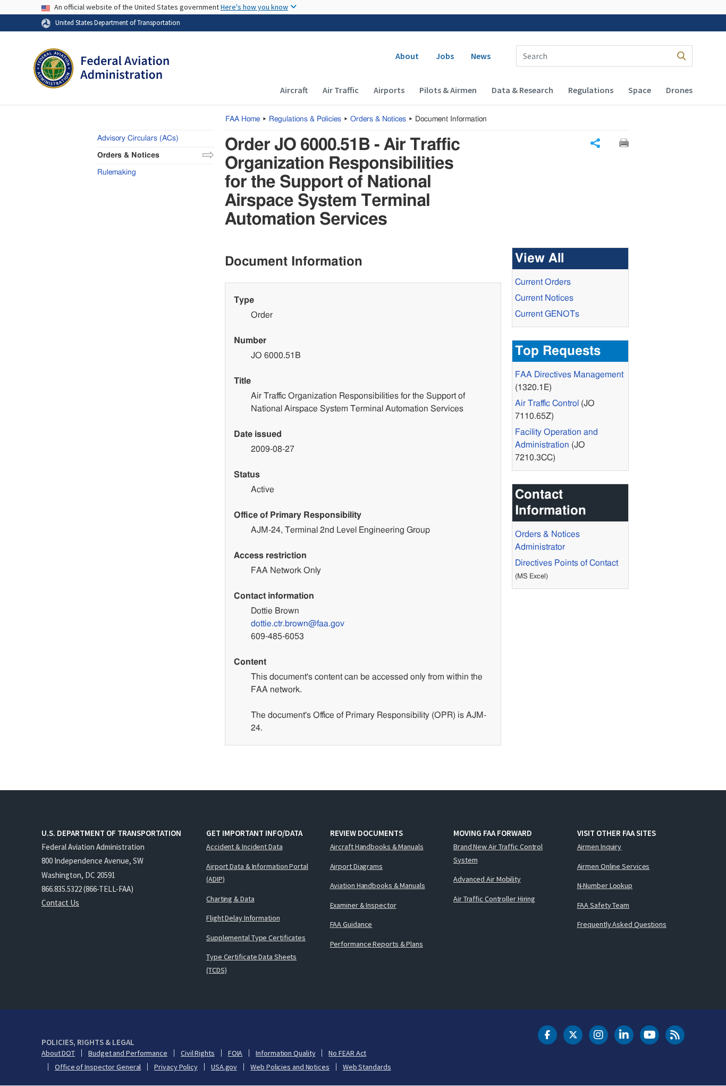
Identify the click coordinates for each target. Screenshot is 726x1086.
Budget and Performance (127, 1053)
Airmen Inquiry (599, 846)
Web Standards (367, 1067)
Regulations (590, 90)
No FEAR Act (347, 1053)
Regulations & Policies (305, 119)
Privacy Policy (176, 1067)
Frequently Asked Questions (621, 924)
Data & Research (522, 90)
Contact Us (60, 903)
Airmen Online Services (613, 866)
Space (639, 90)
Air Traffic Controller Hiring (494, 898)
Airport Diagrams (356, 866)
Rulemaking (116, 172)
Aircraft (294, 90)
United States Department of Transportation (117, 22)
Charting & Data (230, 898)
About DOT (58, 1053)
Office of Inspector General (98, 1067)
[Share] (595, 143)
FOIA (235, 1053)
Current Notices (544, 298)
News (481, 56)
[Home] (101, 69)
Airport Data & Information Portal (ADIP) (257, 872)
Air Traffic (341, 90)
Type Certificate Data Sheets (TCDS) (251, 963)
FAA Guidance (351, 924)
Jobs (445, 56)
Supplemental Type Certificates (256, 937)
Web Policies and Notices (290, 1067)
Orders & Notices (378, 119)
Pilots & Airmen (448, 90)
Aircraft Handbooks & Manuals (377, 846)
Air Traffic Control (547, 403)
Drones (679, 90)
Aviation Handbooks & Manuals (377, 885)
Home (242, 119)
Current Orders (543, 282)
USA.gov (224, 1067)
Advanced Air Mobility (487, 879)
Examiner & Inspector (363, 905)
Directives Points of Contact (566, 563)
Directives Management (569, 374)
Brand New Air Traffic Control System (498, 853)
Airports (389, 90)
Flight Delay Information (243, 918)
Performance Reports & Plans (376, 944)
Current (547, 314)
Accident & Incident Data (244, 846)
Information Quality (285, 1053)
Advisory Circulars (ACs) (138, 138)
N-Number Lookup (605, 885)
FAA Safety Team (603, 905)
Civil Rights (198, 1053)
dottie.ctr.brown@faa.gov (297, 623)
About (407, 56)
